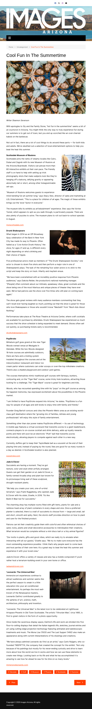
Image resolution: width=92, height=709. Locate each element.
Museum (35, 672)
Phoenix (48, 672)
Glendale (13, 672)
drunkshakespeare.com (16, 333)
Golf (24, 672)
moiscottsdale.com (15, 225)
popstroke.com (13, 456)
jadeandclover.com (14, 566)
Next (78, 682)
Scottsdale (62, 672)
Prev (13, 682)
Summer (75, 672)
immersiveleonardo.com (17, 665)
